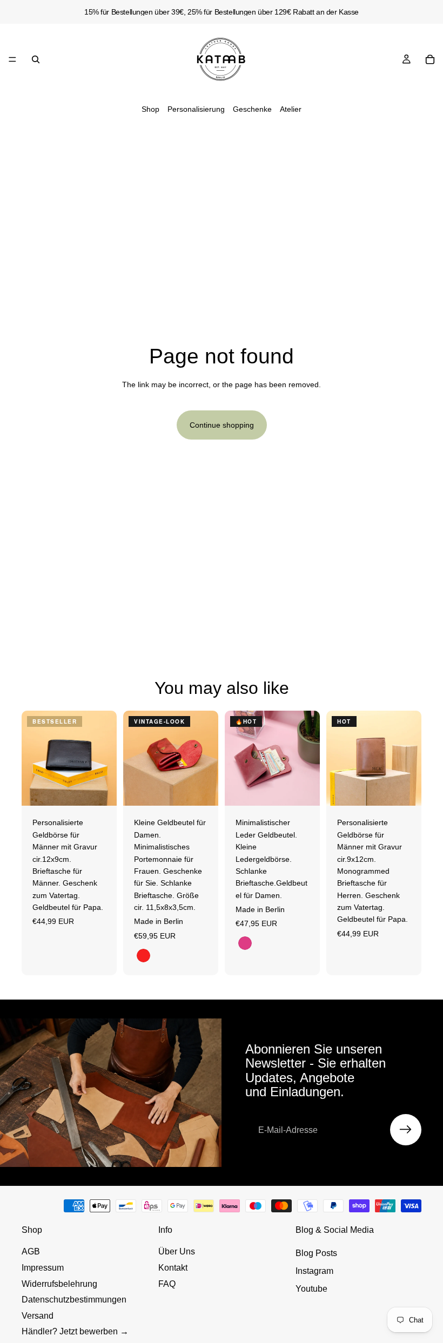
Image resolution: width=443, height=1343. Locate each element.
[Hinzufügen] (100, 789)
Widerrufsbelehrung (59, 1283)
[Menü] (12, 59)
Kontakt (172, 1267)
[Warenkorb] (430, 59)
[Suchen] (36, 59)
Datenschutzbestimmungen (74, 1299)
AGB (31, 1251)
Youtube (311, 1288)
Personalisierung (196, 109)
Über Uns (176, 1251)
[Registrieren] (405, 1129)
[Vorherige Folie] (33, 758)
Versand (37, 1315)
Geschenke (252, 109)
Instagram (314, 1270)
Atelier (290, 109)
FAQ (167, 1283)
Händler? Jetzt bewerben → (75, 1331)
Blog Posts (316, 1253)
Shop (150, 109)
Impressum (43, 1267)
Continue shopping (222, 425)
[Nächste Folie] (105, 758)
